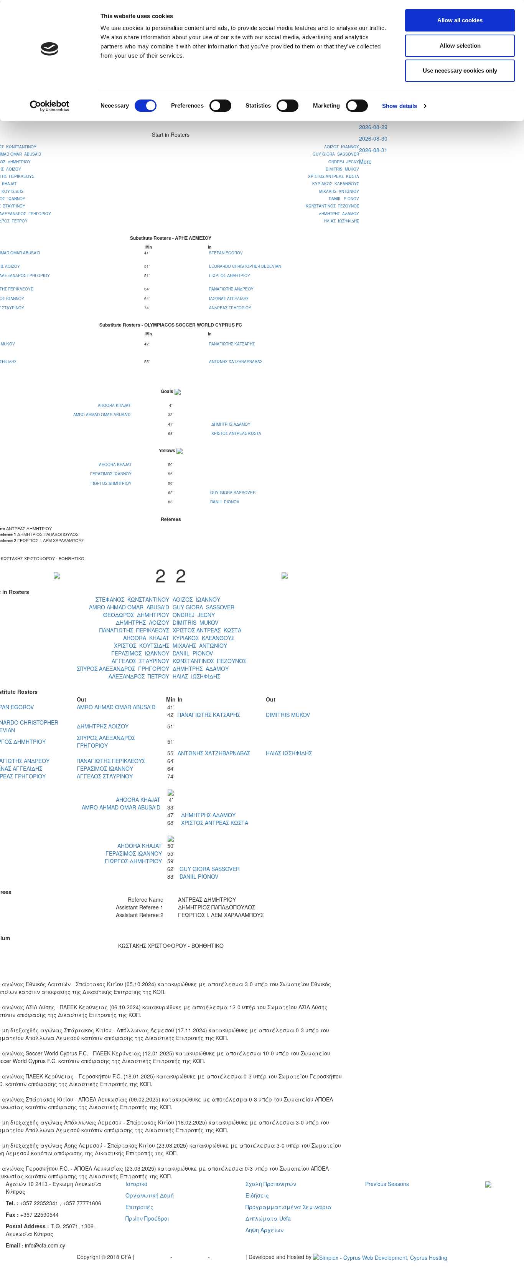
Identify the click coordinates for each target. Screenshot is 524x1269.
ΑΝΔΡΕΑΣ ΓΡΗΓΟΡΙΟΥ (230, 307)
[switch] (220, 106)
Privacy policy (153, 1257)
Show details (399, 106)
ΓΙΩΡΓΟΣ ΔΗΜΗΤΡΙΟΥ (229, 275)
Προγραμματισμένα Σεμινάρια (289, 1207)
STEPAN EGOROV (226, 252)
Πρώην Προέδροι (147, 1218)
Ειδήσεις (257, 1195)
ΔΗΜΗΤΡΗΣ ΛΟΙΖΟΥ (142, 622)
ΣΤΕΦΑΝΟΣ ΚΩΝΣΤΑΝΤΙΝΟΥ (132, 599)
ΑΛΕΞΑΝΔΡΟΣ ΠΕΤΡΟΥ (139, 676)
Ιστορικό (136, 1184)
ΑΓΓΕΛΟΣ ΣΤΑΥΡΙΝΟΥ (140, 661)
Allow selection (460, 45)
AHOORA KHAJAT (114, 405)
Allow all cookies (460, 20)
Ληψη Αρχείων (264, 1230)
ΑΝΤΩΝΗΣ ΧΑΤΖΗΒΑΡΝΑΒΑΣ (235, 361)
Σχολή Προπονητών (271, 1184)
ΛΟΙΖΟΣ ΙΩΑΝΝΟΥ (341, 146)
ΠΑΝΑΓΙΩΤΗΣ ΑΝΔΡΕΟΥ (231, 289)
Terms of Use (191, 1257)
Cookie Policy (228, 1257)
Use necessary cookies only (460, 70)
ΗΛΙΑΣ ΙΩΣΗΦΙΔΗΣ (341, 221)
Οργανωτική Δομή (149, 1195)
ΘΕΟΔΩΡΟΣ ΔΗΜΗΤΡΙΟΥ (136, 615)
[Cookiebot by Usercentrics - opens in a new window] (49, 106)
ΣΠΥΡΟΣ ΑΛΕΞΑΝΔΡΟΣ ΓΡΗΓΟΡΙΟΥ (123, 668)
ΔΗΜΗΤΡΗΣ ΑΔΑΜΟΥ (339, 213)
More (365, 161)
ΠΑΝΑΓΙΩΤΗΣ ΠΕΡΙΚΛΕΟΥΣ (134, 630)
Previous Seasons (387, 1184)
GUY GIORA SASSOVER (336, 154)
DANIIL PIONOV (344, 198)
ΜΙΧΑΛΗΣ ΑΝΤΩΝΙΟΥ (339, 191)
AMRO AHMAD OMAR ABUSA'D (101, 414)
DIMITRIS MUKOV (342, 169)
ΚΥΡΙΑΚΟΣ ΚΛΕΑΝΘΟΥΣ (335, 183)
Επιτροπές (139, 1207)
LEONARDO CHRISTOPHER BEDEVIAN (245, 266)
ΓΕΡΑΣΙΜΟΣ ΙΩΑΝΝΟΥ (111, 473)
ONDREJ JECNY (343, 161)
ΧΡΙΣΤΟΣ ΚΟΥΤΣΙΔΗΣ (141, 645)
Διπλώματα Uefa (268, 1218)
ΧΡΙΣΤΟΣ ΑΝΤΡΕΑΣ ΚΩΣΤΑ (333, 176)
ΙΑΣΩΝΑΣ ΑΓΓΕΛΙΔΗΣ (229, 298)
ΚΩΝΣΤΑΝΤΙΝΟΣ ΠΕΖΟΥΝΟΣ (332, 206)
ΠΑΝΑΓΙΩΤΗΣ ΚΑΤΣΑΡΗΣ (232, 344)
